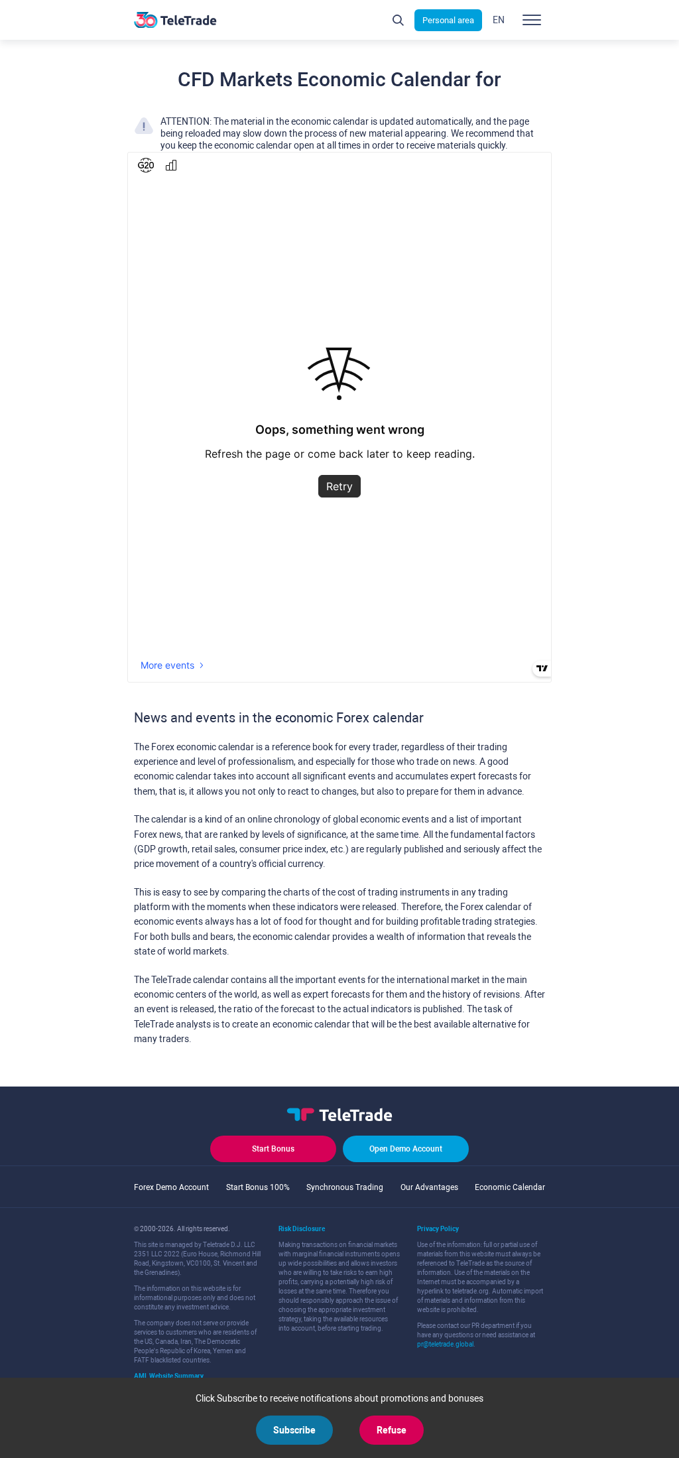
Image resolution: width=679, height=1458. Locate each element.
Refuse (391, 1430)
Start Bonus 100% (258, 1187)
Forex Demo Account (171, 1187)
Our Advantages (429, 1187)
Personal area (448, 20)
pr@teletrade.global (445, 1344)
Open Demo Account (405, 1149)
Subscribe (294, 1430)
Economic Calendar (510, 1187)
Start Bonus (273, 1149)
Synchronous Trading (344, 1187)
